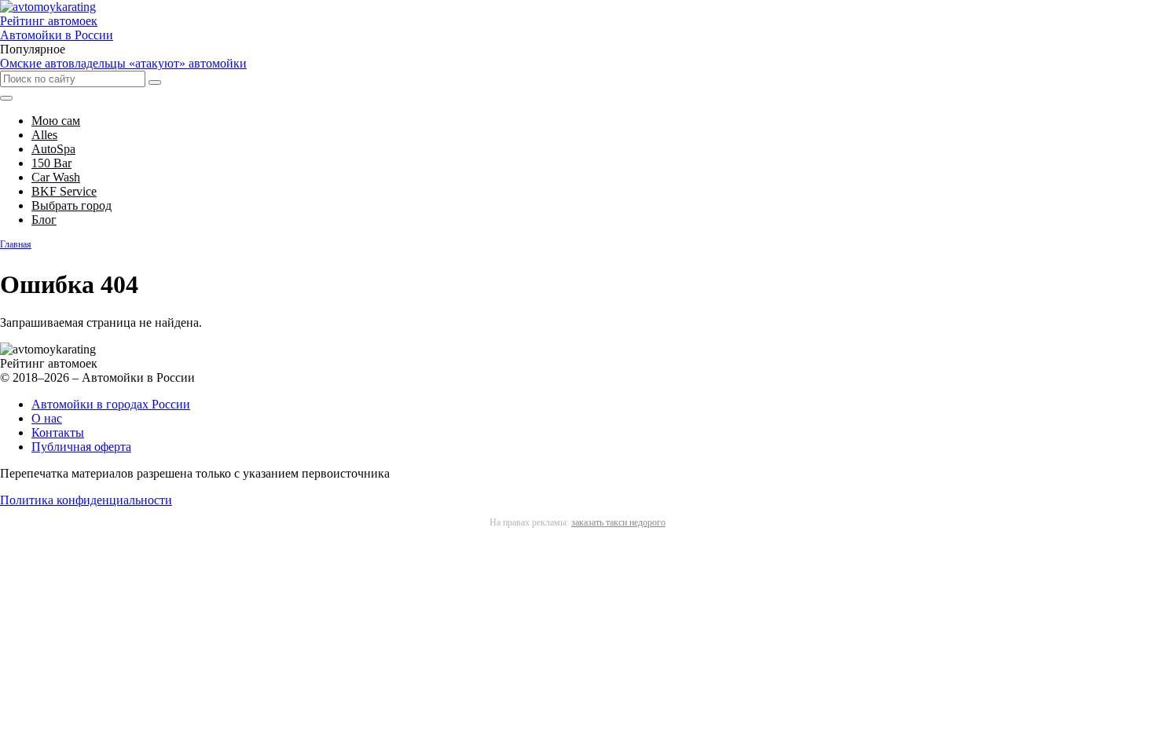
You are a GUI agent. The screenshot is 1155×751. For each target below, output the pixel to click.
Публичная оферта (81, 446)
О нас (46, 418)
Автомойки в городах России (110, 404)
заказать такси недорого (618, 522)
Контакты (57, 432)
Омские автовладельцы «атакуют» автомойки (123, 63)
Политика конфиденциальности (86, 500)
